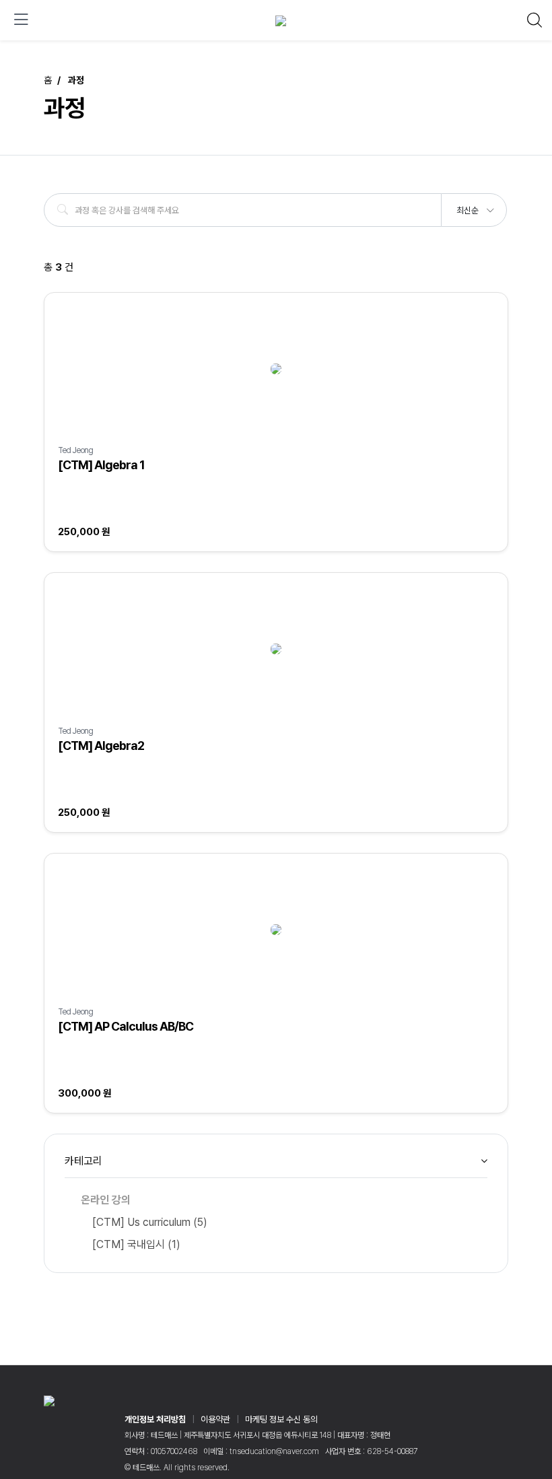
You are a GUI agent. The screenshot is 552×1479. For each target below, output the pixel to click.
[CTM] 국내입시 (136, 1244)
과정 (76, 80)
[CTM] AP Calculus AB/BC (125, 1026)
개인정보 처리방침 (155, 1419)
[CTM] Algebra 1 (101, 465)
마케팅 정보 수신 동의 (281, 1419)
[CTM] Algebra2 (101, 745)
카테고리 (83, 1161)
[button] (474, 206)
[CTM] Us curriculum (149, 1222)
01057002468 (174, 1451)
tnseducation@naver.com (274, 1451)
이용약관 (215, 1419)
